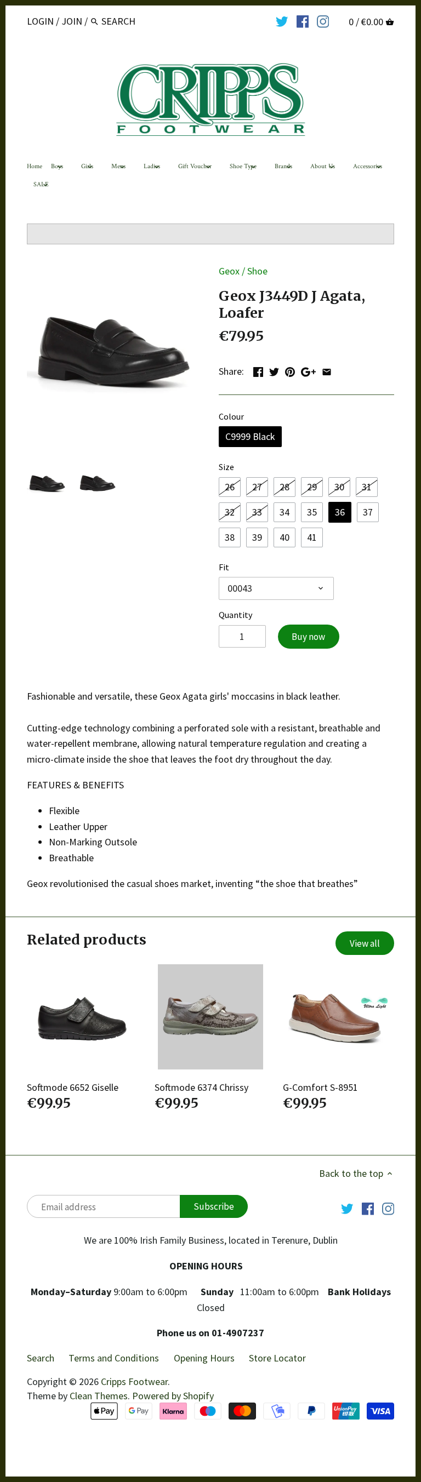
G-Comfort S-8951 (320, 1087)
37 (368, 512)
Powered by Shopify (173, 1395)
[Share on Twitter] (274, 370)
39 (257, 537)
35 (312, 512)
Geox (229, 271)
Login (40, 21)
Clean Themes (99, 1395)
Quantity (236, 615)
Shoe (257, 271)
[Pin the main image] (290, 370)
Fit (224, 567)
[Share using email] (327, 370)
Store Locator (277, 1358)
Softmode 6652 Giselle (72, 1087)
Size (226, 467)
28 (284, 486)
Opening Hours (204, 1358)
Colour (231, 416)
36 (340, 512)
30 (339, 486)
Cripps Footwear (134, 1381)
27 (257, 486)
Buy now (308, 637)
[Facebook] (303, 20)
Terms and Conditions (114, 1358)
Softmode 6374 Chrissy (201, 1087)
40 (284, 537)
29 (312, 486)
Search (40, 1358)
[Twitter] (282, 20)
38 (230, 537)
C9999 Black (250, 436)
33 (257, 512)
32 (230, 512)
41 (312, 537)
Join (71, 21)
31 (367, 486)
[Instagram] (323, 20)
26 (230, 486)
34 (284, 512)
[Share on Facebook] (258, 370)
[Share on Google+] (308, 370)
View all (365, 943)
